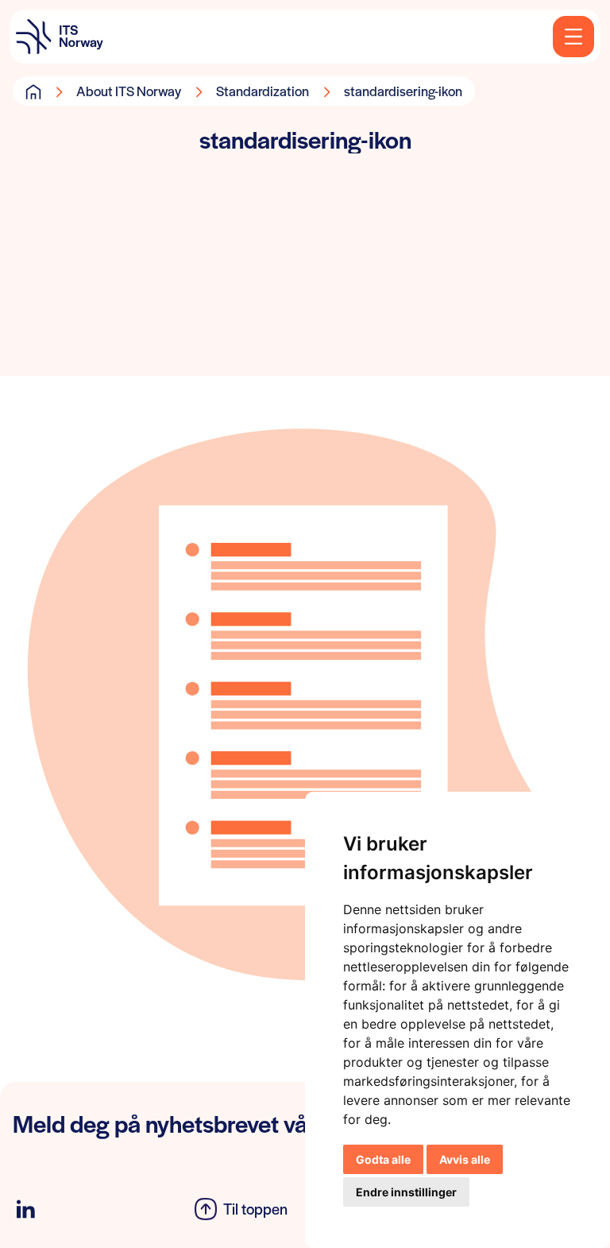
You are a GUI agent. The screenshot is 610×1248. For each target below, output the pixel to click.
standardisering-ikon (403, 90)
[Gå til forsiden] (33, 91)
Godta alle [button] (383, 1159)
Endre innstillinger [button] (406, 1192)
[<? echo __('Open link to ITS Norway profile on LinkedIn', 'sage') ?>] (25, 1209)
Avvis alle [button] (464, 1159)
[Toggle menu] (573, 36)
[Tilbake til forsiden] (59, 36)
